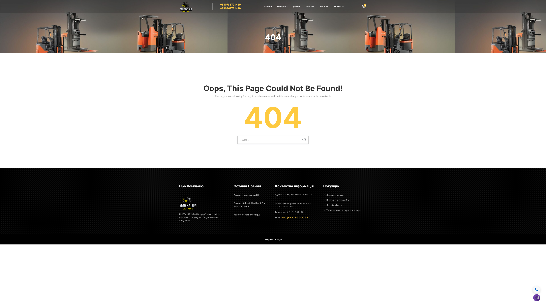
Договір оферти (334, 205)
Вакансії (324, 6)
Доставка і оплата (335, 195)
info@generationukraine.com (294, 217)
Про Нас (296, 6)
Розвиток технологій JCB (247, 214)
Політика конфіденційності (339, 200)
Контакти (339, 6)
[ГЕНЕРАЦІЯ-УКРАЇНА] (189, 7)
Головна (267, 6)
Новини (310, 6)
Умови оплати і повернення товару (343, 210)
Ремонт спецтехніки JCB (246, 194)
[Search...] (304, 139)
